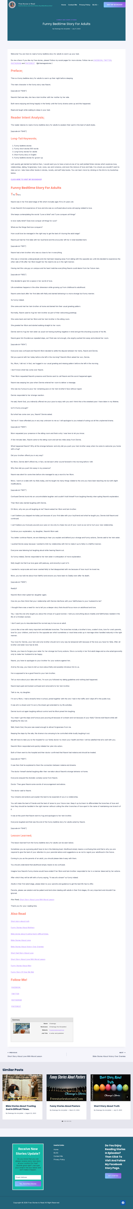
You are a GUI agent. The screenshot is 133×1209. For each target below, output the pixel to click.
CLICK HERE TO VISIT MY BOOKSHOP (26, 179)
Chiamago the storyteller (62, 29)
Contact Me (72, 5)
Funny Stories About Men (21, 966)
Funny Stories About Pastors (65, 1106)
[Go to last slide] (5, 1096)
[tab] (62, 1121)
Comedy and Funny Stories (66, 20)
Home (63, 5)
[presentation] (22, 1087)
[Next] (127, 1096)
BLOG (56, 1153)
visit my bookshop (114, 5)
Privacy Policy (84, 5)
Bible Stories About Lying (21, 940)
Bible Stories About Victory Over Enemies (27, 947)
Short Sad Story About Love (22, 953)
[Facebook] (123, 1202)
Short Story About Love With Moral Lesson (37, 899)
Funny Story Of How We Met (22, 972)
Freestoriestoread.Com (56, 1030)
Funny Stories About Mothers (22, 927)
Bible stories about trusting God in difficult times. (30, 934)
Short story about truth (20, 921)
